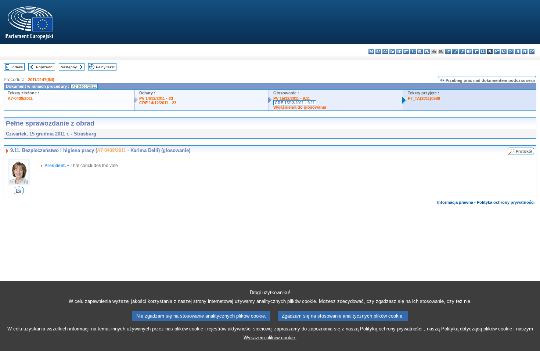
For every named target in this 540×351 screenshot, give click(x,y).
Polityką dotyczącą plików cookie (476, 329)
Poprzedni (44, 67)
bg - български (371, 51)
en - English (420, 51)
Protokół (524, 151)
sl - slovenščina (518, 51)
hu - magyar (469, 51)
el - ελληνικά (413, 51)
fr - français (427, 51)
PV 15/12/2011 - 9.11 (291, 98)
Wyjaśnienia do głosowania (299, 107)
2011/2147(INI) (41, 79)
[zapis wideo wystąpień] (19, 192)
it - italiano (448, 51)
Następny (69, 67)
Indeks (17, 67)
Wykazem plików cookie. (270, 337)
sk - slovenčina (511, 51)
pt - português (497, 51)
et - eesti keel (406, 51)
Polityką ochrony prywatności (391, 329)
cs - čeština (385, 51)
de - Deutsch (399, 51)
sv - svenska (531, 51)
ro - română (504, 51)
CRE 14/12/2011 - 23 (157, 103)
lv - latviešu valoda (455, 51)
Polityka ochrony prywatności (505, 202)
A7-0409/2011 (20, 98)
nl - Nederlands (483, 51)
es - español (378, 51)
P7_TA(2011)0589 (424, 98)
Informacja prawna (455, 202)
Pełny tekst (105, 67)
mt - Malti (476, 51)
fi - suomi (525, 51)
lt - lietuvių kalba (462, 51)
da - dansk (392, 51)
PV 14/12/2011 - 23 (156, 98)
